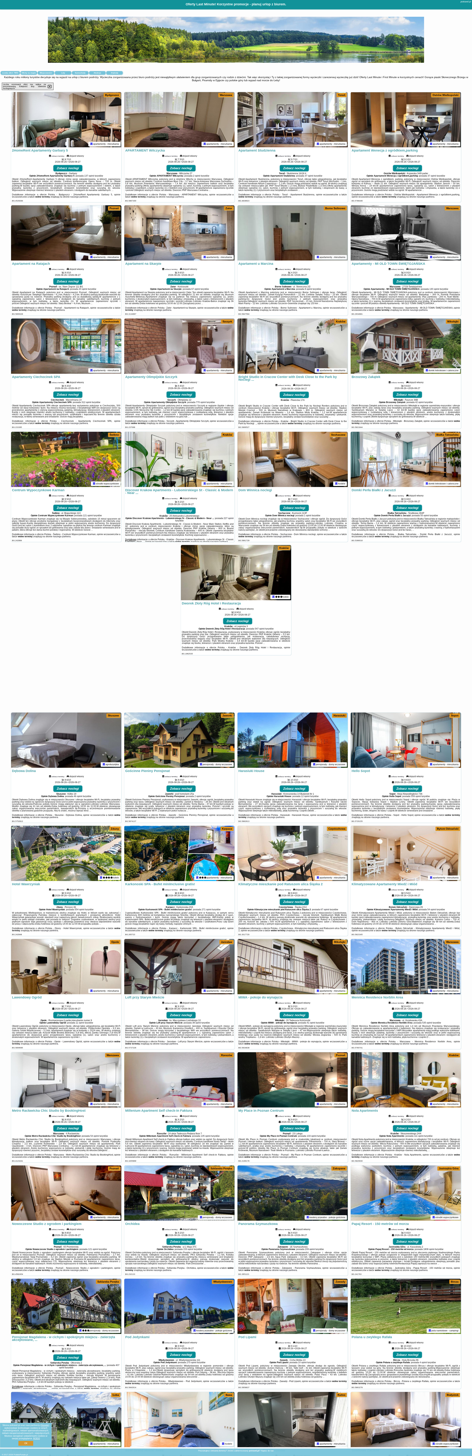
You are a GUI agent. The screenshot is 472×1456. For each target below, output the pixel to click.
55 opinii (424, 515)
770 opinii (201, 402)
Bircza (455, 1281)
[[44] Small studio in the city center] (292, 1419)
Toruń (341, 95)
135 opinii (206, 1136)
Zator (228, 208)
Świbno (114, 434)
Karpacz (227, 828)
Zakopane (339, 1168)
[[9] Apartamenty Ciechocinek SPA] (66, 346)
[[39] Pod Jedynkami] (179, 1306)
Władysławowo (222, 1281)
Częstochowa (336, 828)
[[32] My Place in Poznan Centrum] (292, 1079)
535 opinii (427, 1022)
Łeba (116, 1394)
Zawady (340, 1281)
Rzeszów (226, 1055)
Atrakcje (97, 73)
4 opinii (423, 1362)
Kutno (341, 1394)
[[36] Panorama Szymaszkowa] (292, 1193)
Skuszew (113, 715)
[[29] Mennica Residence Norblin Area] (406, 966)
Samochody (80, 73)
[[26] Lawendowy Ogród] (66, 966)
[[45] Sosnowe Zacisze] (406, 1419)
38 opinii (196, 1022)
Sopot (455, 715)
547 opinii (260, 628)
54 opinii (431, 909)
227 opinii (229, 518)
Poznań (114, 208)
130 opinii (434, 289)
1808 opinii (429, 1249)
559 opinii (416, 796)
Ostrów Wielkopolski (446, 95)
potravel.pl (466, 1)
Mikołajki (453, 321)
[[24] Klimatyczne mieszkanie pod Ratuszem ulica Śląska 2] (292, 853)
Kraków (340, 321)
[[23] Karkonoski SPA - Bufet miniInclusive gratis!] (179, 853)
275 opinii (192, 1362)
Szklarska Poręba (221, 1168)
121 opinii (88, 515)
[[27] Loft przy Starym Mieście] (179, 966)
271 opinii (207, 909)
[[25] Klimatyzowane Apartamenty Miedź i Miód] (406, 853)
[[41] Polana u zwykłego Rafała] (406, 1306)
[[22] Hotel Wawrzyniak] (66, 853)
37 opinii (309, 176)
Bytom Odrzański (448, 828)
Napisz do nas (267, 1451)
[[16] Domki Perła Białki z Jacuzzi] (406, 459)
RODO (36, 1438)
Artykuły (114, 73)
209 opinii (310, 1249)
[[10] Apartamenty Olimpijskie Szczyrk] (179, 346)
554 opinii (80, 909)
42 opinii (419, 402)
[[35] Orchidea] (179, 1193)
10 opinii (302, 1362)
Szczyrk (227, 321)
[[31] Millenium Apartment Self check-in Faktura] (179, 1079)
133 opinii (312, 1136)
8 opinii (308, 289)
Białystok (453, 1394)
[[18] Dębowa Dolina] (66, 740)
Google (44, 1425)
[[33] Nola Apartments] (406, 1079)
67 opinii (195, 289)
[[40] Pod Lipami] (292, 1306)
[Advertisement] (236, 685)
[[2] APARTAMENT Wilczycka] (179, 119)
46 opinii (78, 796)
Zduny (115, 828)
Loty (63, 73)
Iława (229, 1394)
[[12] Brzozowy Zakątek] (406, 346)
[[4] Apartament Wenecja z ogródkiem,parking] (406, 119)
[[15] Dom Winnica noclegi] (292, 459)
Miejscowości (46, 73)
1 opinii (307, 515)
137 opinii (89, 176)
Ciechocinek (111, 321)
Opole (115, 941)
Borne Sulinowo (335, 208)
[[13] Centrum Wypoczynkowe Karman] (66, 459)
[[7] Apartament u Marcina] (292, 233)
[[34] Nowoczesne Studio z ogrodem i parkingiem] (66, 1193)
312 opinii (86, 402)
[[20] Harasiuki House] (292, 740)
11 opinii (80, 1022)
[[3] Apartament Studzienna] (292, 119)
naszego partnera (79, 197)
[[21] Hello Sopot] (406, 740)
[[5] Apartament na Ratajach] (66, 233)
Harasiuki (339, 715)
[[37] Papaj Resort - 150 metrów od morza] (406, 1193)
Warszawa (226, 95)
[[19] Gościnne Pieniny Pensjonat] (179, 740)
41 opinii (311, 1022)
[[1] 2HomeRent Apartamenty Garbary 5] (66, 119)
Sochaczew (338, 434)
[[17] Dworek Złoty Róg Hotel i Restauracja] (236, 572)
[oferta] (91, 144)
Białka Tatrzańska (447, 434)
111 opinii (419, 1136)
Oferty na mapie (29, 73)
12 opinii (305, 796)
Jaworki (227, 715)
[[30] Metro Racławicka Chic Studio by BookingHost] (66, 1079)
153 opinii (188, 1249)
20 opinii (83, 289)
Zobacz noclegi (68, 168)
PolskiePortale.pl (21, 1455)
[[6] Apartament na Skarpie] (179, 233)
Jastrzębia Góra (449, 1168)
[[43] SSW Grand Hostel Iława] (179, 1419)
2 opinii (196, 176)
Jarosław (226, 941)
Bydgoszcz (112, 95)
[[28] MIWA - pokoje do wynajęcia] (292, 966)
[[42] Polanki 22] (66, 1419)
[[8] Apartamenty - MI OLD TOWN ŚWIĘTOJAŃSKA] (406, 233)
